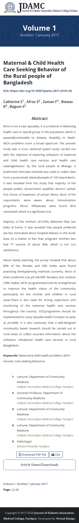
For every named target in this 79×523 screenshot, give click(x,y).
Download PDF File (33, 455)
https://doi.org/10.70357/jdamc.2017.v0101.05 (41, 91)
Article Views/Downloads (39, 464)
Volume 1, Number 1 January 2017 (25, 484)
